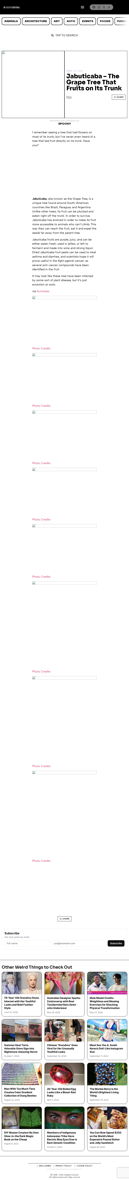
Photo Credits (41, 348)
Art (57, 21)
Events (87, 21)
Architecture (36, 21)
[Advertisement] (64, 173)
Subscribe (116, 943)
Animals (11, 21)
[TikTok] (109, 7)
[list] (64, 21)
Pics (69, 97)
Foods (105, 21)
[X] (104, 7)
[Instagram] (99, 7)
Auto (71, 21)
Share (120, 97)
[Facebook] (94, 7)
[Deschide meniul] (82, 7)
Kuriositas (43, 291)
